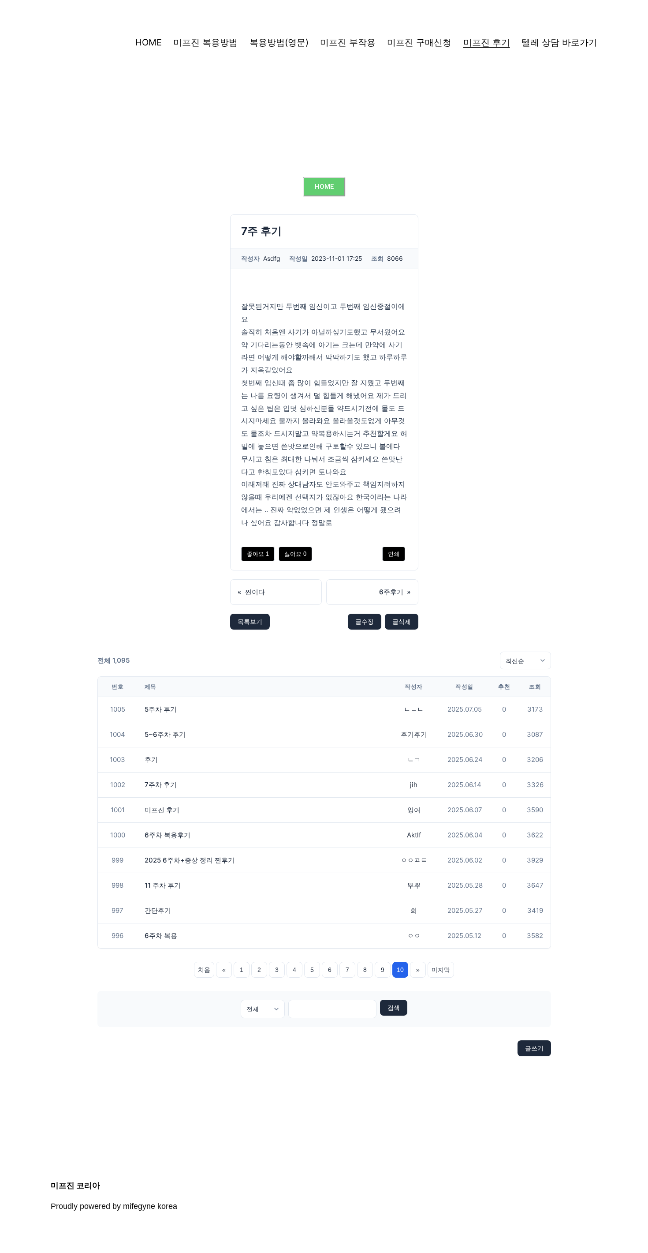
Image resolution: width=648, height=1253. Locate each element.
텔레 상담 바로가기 (559, 42)
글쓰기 (534, 1048)
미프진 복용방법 (205, 42)
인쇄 (393, 554)
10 (400, 969)
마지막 (441, 969)
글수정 (364, 621)
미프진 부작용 (348, 42)
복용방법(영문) (279, 42)
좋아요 (258, 554)
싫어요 (295, 554)
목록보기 (250, 621)
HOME (148, 42)
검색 (393, 1007)
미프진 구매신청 (419, 42)
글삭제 (401, 621)
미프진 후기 (486, 42)
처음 (204, 969)
